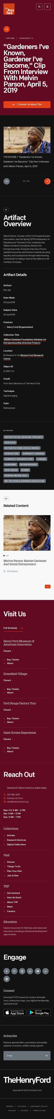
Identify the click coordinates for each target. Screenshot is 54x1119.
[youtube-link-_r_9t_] (38, 971)
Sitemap (24, 1110)
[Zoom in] (25, 150)
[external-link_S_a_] (27, 795)
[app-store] (14, 1012)
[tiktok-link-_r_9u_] (45, 971)
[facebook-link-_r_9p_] (6, 971)
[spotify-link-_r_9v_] (6, 979)
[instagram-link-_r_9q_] (14, 971)
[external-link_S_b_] (27, 798)
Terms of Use (39, 1110)
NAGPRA (9, 1106)
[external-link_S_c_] (27, 802)
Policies (22, 1106)
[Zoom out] (32, 150)
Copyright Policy (39, 1106)
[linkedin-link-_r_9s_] (30, 971)
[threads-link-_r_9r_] (22, 971)
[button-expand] (45, 519)
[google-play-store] (39, 1012)
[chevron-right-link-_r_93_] (48, 586)
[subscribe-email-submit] (46, 1055)
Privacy (12, 1110)
